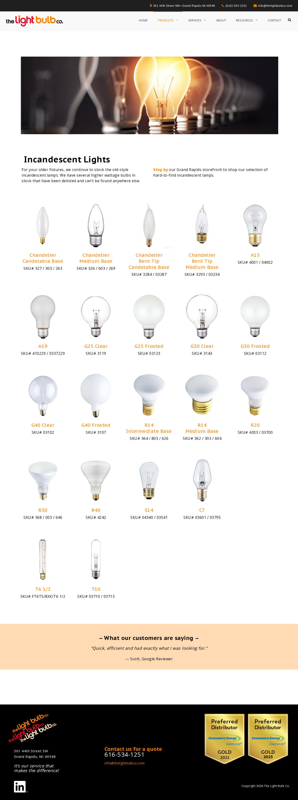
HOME (143, 20)
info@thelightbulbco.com (125, 763)
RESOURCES (244, 20)
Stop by (160, 169)
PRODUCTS (166, 20)
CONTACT (274, 20)
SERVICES (194, 20)
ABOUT (221, 20)
